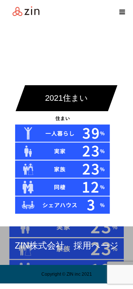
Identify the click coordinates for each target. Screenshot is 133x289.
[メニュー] (122, 11)
